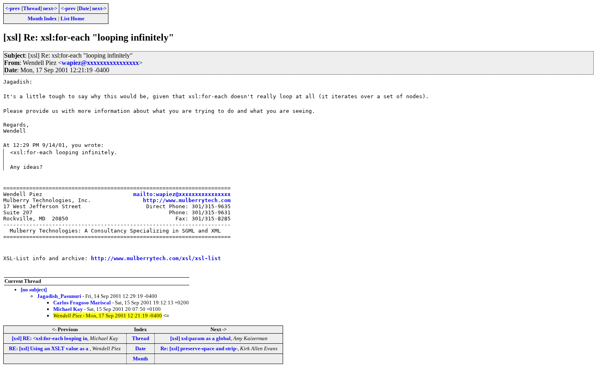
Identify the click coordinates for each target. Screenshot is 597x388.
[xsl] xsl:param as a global (200, 338)
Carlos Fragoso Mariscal (82, 303)
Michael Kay (68, 309)
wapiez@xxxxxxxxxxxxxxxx (100, 62)
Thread (31, 8)
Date (84, 8)
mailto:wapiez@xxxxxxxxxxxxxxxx (182, 194)
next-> (50, 8)
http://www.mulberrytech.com (187, 200)
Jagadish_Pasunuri (59, 296)
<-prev (12, 8)
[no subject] (34, 290)
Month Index (42, 18)
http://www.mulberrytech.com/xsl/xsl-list (156, 258)
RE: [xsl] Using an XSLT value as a (49, 348)
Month (140, 359)
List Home (72, 18)
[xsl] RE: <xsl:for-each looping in (49, 338)
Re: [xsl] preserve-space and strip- (199, 348)
